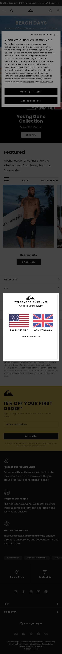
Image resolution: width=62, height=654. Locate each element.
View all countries (31, 337)
